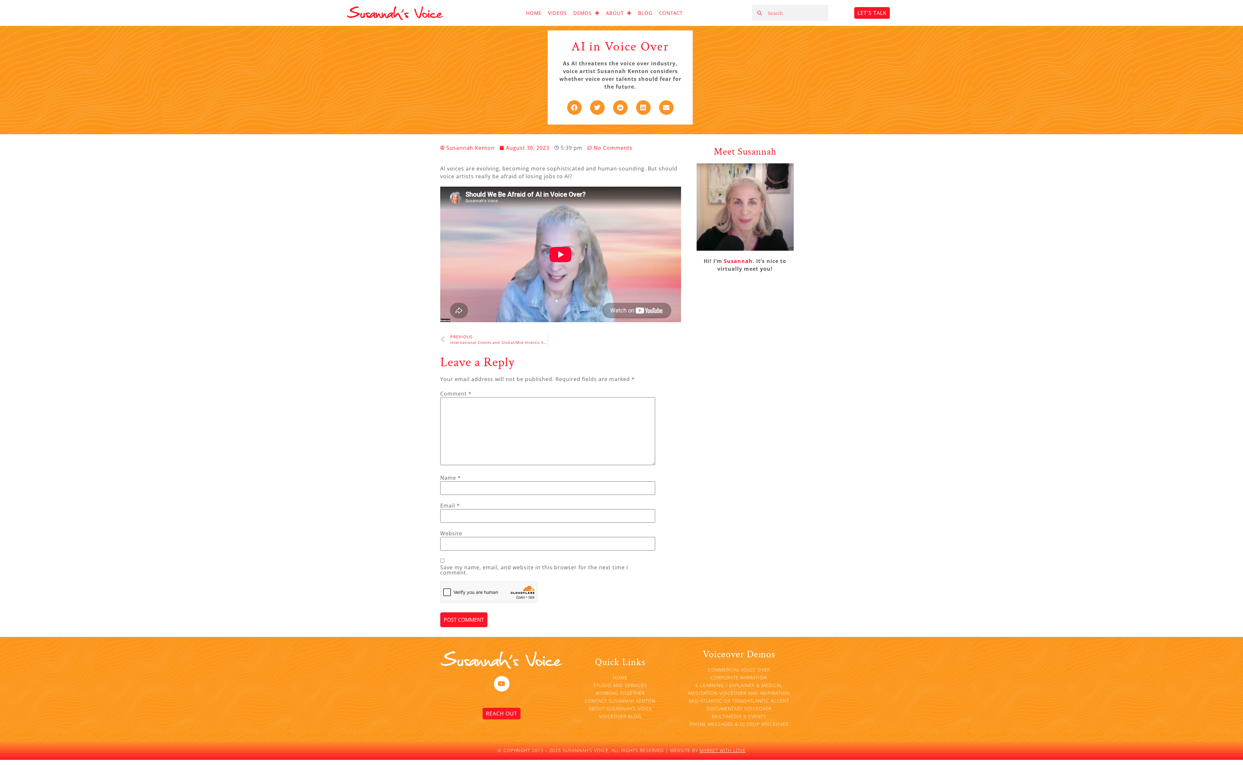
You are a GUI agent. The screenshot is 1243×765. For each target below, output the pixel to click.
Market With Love (722, 750)
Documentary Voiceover (739, 708)
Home (534, 13)
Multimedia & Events (739, 716)
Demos (582, 13)
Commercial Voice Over (739, 670)
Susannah (738, 261)
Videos (557, 13)
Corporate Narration (739, 677)
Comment (456, 393)
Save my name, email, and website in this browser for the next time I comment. (534, 570)
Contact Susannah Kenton (620, 701)
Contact (671, 13)
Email (450, 505)
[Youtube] (502, 684)
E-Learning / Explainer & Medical (739, 685)
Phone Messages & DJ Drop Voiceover (739, 724)
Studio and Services (620, 685)
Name (450, 477)
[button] (574, 107)
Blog (645, 13)
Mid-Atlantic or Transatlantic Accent (739, 701)
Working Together (620, 693)
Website (451, 533)
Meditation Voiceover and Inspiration (739, 693)
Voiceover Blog (620, 716)
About (615, 13)
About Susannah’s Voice (620, 708)
